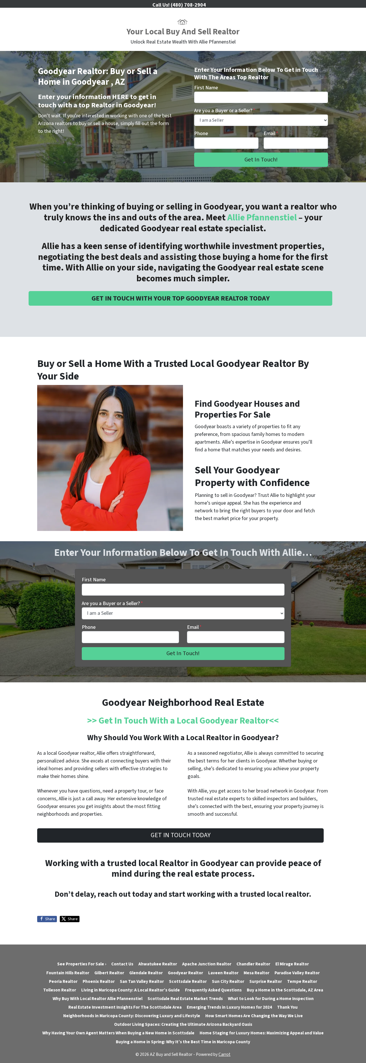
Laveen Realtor (223, 973)
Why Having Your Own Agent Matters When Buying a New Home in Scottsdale (118, 1033)
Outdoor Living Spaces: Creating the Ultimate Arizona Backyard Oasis (183, 1024)
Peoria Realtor (63, 981)
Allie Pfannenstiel (262, 217)
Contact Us (122, 964)
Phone (201, 133)
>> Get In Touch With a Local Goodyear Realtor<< (183, 720)
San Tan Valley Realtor (142, 981)
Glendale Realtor (146, 973)
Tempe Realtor (302, 981)
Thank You (287, 1007)
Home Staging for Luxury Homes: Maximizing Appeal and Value (262, 1033)
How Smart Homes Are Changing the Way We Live (254, 1016)
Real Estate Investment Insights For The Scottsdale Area (125, 1007)
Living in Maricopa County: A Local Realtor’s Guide (130, 990)
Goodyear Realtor (185, 973)
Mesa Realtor (256, 973)
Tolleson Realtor (59, 990)
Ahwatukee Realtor (157, 964)
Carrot (224, 1054)
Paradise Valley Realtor (297, 973)
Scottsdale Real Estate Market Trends (185, 998)
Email (271, 133)
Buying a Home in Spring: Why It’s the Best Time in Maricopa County (183, 1042)
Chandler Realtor (253, 964)
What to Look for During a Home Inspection (271, 998)
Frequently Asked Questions (213, 990)
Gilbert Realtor (109, 973)
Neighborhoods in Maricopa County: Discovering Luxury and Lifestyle (131, 1016)
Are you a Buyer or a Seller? (224, 110)
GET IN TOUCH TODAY (180, 835)
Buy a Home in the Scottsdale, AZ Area (285, 990)
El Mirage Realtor (292, 964)
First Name (206, 87)
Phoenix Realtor (99, 981)
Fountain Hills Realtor (67, 973)
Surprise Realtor (265, 981)
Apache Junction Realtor (206, 964)
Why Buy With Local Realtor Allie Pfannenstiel (97, 998)
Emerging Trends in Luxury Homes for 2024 (229, 1007)
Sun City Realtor (228, 981)
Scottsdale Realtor (188, 981)
